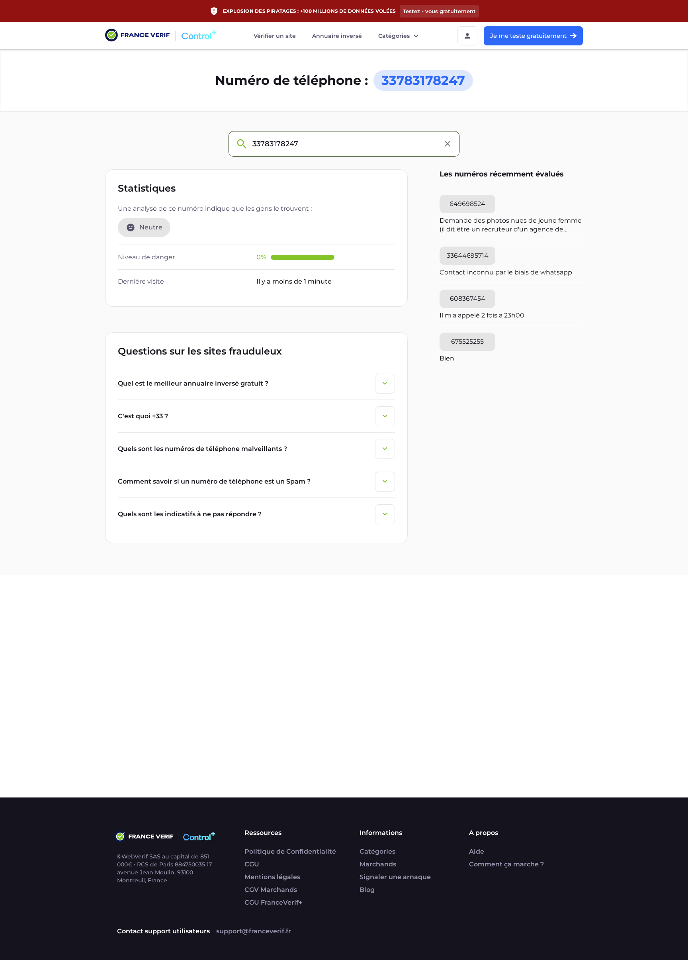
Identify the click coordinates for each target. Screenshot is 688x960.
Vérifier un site (275, 35)
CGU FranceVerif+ (273, 902)
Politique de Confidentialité (290, 851)
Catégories (394, 35)
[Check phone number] (241, 143)
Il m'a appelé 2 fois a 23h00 (482, 315)
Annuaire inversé (337, 35)
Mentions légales (272, 877)
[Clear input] (447, 144)
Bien (447, 358)
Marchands (378, 864)
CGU (251, 864)
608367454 (467, 298)
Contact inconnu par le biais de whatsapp (506, 272)
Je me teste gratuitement (528, 35)
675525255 (467, 341)
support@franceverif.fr (253, 931)
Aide (476, 851)
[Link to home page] (137, 36)
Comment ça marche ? (506, 864)
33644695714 (468, 255)
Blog (367, 889)
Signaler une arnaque (395, 877)
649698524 (467, 204)
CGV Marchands (270, 889)
